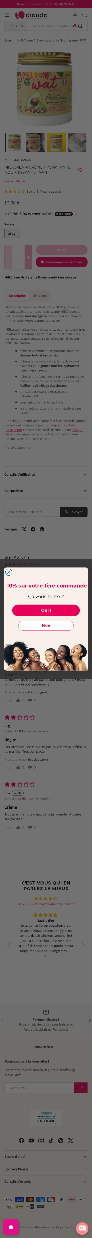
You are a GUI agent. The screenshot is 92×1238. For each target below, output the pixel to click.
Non (46, 625)
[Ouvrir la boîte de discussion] (82, 1228)
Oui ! (46, 610)
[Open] (11, 1227)
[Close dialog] (8, 572)
